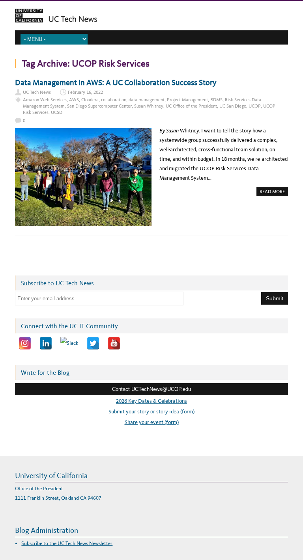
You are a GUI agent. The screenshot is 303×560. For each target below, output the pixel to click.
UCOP (255, 106)
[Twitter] (93, 343)
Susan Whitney (148, 106)
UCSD (56, 112)
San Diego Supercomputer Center (99, 106)
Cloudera (90, 99)
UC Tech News (37, 92)
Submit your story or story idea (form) (151, 411)
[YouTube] (114, 343)
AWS (74, 99)
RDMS (216, 99)
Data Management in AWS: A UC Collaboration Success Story (116, 82)
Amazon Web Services (45, 99)
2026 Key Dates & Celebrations (151, 401)
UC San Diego (232, 106)
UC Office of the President (191, 106)
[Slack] (69, 343)
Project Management (187, 99)
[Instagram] (25, 343)
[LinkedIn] (46, 343)
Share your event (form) (152, 422)
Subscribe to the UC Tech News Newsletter (66, 543)
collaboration (113, 99)
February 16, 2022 (85, 92)
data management (147, 99)
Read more (274, 192)
